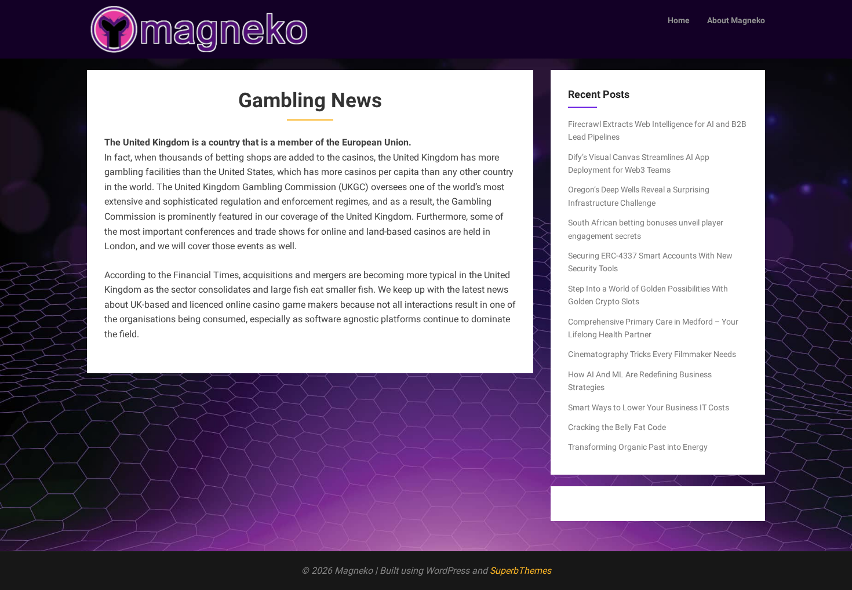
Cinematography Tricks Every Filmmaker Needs (652, 354)
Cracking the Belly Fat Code (617, 427)
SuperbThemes (520, 570)
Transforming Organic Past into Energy (638, 446)
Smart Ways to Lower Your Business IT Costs (648, 407)
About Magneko (736, 20)
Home (679, 20)
